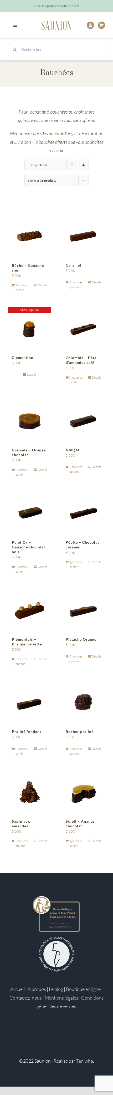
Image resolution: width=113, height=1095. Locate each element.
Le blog (56, 989)
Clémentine (22, 357)
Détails (42, 285)
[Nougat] (83, 420)
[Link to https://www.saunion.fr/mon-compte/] (90, 25)
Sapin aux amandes (21, 823)
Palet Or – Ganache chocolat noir (28, 547)
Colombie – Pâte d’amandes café (81, 360)
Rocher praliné (80, 731)
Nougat (72, 449)
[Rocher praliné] (83, 702)
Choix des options (75, 284)
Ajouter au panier (22, 287)
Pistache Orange (81, 639)
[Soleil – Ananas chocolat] (83, 792)
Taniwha (84, 1061)
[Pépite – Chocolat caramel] (83, 513)
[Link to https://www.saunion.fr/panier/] (101, 25)
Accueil (17, 989)
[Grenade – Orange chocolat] (29, 420)
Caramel (73, 265)
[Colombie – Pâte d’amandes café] (83, 328)
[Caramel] (83, 236)
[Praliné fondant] (29, 702)
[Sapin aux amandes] (29, 792)
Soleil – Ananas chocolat (80, 823)
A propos (37, 989)
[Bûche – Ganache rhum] (29, 236)
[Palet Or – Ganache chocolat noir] (29, 513)
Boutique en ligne (83, 989)
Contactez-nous (25, 998)
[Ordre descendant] (84, 165)
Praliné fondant (26, 731)
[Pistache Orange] (83, 610)
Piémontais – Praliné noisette (27, 641)
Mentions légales (61, 998)
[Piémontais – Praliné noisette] (29, 610)
